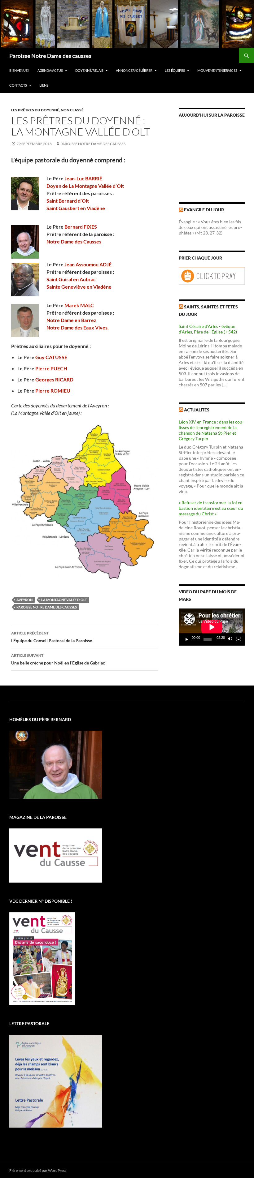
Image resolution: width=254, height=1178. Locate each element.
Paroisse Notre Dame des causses (50, 55)
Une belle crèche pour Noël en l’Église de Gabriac (58, 659)
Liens (43, 85)
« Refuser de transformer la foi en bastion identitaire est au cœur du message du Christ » (211, 508)
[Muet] (230, 639)
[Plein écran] (238, 639)
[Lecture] (187, 639)
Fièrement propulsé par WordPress (37, 1170)
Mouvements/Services (217, 70)
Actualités (196, 409)
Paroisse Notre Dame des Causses (92, 143)
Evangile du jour (204, 209)
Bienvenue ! (19, 70)
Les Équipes (175, 70)
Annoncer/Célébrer (134, 70)
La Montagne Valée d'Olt (64, 600)
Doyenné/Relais (89, 70)
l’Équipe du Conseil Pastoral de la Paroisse (51, 637)
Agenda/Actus (50, 70)
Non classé (72, 110)
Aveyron (24, 600)
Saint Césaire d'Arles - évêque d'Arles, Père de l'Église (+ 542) (208, 329)
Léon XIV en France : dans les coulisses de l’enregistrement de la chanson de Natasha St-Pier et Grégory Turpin (211, 430)
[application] (212, 627)
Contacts (18, 85)
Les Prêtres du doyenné (35, 110)
